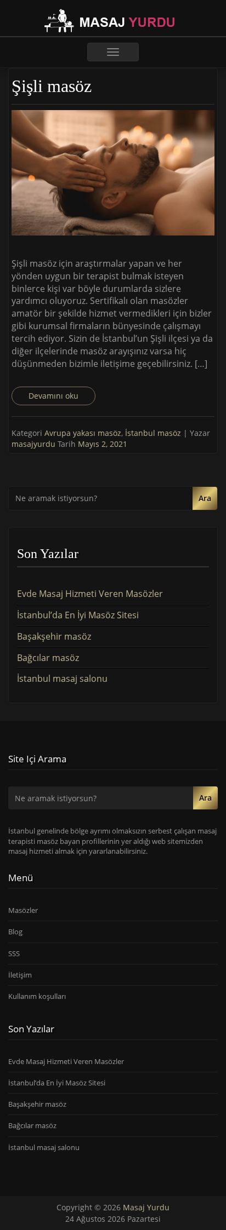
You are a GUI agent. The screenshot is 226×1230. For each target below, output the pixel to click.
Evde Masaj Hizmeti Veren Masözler (90, 594)
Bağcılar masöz (48, 658)
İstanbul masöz (153, 433)
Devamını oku (53, 395)
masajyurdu (35, 444)
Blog (15, 931)
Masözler (23, 910)
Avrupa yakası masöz (82, 433)
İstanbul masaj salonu (62, 679)
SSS (14, 953)
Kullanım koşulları (37, 996)
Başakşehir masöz (54, 636)
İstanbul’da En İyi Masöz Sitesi (78, 615)
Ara (205, 498)
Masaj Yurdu (146, 1207)
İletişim (20, 975)
